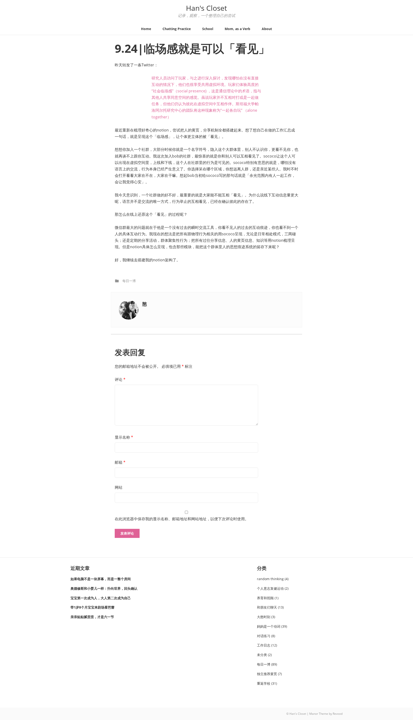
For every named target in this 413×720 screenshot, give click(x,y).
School (207, 28)
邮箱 (120, 462)
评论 (120, 379)
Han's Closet (206, 8)
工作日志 (263, 645)
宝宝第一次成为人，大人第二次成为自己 (101, 598)
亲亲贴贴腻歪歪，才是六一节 (92, 617)
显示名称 (124, 437)
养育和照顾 (265, 598)
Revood (337, 714)
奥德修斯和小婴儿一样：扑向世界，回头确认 (104, 588)
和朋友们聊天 (267, 607)
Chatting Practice (177, 28)
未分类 (262, 654)
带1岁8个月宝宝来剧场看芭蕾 (92, 607)
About (267, 28)
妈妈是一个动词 (268, 626)
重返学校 (263, 683)
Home (146, 28)
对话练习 (263, 636)
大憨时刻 (263, 617)
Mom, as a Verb (237, 28)
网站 (118, 487)
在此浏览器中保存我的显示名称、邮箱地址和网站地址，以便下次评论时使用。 (182, 518)
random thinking (270, 579)
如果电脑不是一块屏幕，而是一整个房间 (101, 579)
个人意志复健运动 (270, 588)
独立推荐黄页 (267, 674)
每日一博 (129, 281)
